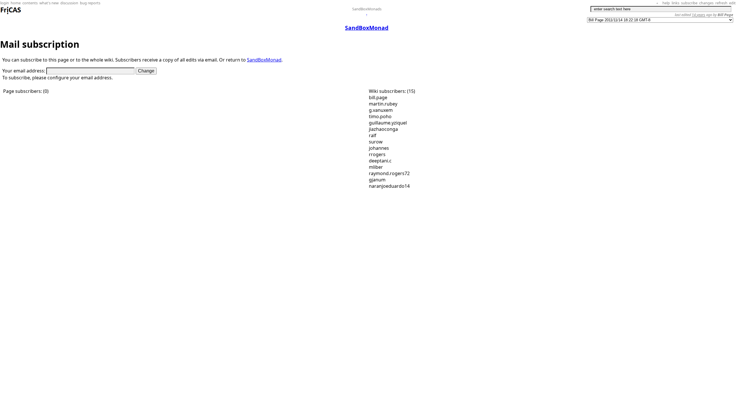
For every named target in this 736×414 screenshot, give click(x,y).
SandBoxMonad (264, 60)
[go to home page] (11, 13)
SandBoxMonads (367, 9)
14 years (698, 14)
